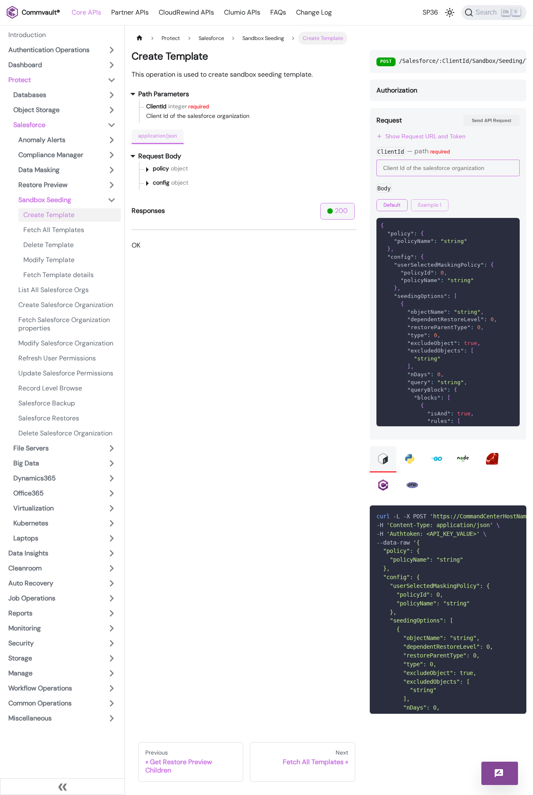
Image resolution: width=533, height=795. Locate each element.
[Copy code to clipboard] (516, 516)
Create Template (49, 214)
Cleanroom (25, 568)
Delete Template (48, 244)
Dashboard (25, 64)
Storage (20, 658)
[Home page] (139, 38)
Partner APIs (130, 12)
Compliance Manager (50, 154)
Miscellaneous (30, 718)
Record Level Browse (50, 388)
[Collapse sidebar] (62, 786)
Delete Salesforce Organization (65, 433)
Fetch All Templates (53, 229)
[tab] (392, 205)
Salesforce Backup (46, 403)
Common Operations (40, 703)
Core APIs (86, 12)
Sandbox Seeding (44, 199)
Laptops (25, 538)
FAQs (278, 12)
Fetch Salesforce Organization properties (64, 323)
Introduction (27, 34)
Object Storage (36, 109)
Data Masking (39, 169)
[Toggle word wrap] (501, 516)
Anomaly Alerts (41, 139)
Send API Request (491, 120)
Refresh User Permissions (57, 358)
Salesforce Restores (48, 418)
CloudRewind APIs (186, 12)
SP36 (430, 12)
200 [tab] (341, 210)
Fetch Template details (58, 274)
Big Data (26, 463)
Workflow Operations (40, 688)
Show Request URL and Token (425, 136)
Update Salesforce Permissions (65, 373)
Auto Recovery (30, 583)
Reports (20, 613)
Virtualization (33, 508)
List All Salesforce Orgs (53, 289)
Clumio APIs (242, 12)
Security (21, 643)
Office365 (28, 493)
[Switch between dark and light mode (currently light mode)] (449, 12)
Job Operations (31, 598)
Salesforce (29, 124)
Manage (20, 673)
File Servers (31, 448)
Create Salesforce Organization (65, 304)
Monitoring (24, 628)
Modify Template (49, 259)
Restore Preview (42, 184)
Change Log (314, 12)
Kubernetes (30, 523)
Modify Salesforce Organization (65, 343)
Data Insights (28, 553)
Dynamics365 (34, 478)
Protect (19, 79)
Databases (29, 94)
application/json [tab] (157, 135)
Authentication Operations (49, 49)
